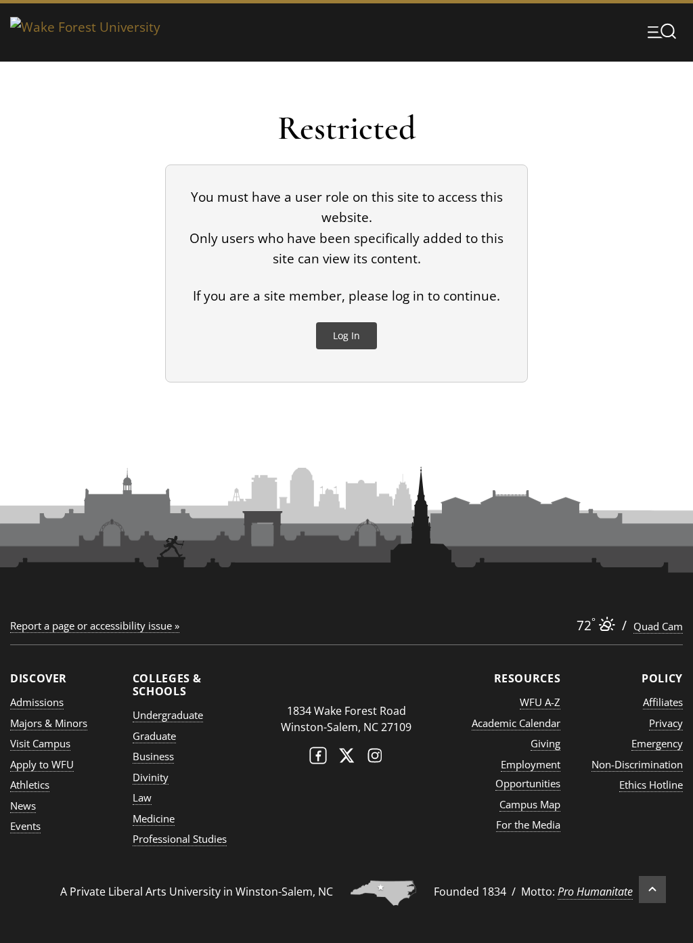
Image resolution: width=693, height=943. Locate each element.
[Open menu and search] (662, 31)
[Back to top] (652, 889)
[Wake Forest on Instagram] (374, 758)
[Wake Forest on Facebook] (318, 758)
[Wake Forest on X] (346, 758)
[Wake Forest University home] (85, 31)
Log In (346, 335)
